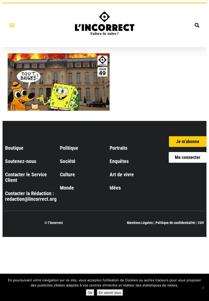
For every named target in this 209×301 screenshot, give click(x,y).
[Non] (202, 287)
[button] (12, 25)
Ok (90, 293)
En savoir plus (110, 293)
